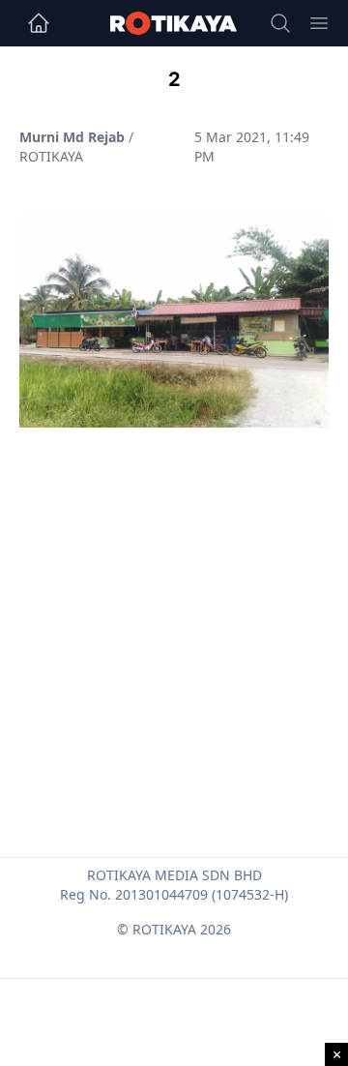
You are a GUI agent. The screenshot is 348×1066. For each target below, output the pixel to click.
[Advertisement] (174, 596)
